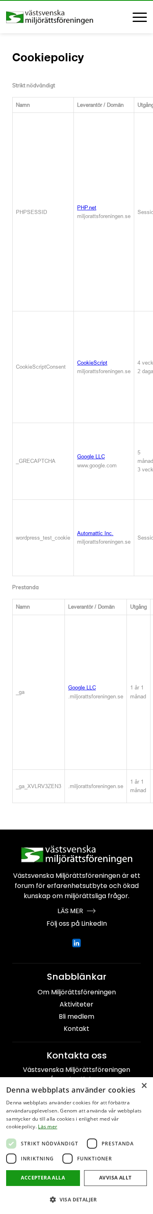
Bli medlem (76, 1016)
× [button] (144, 1086)
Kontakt (76, 1028)
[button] (76, 1200)
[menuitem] (135, 17)
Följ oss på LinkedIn (77, 923)
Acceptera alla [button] (43, 1177)
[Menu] (135, 17)
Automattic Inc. (95, 533)
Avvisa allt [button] (115, 1177)
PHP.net (86, 208)
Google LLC (91, 457)
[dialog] (76, 1145)
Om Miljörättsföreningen (77, 992)
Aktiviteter (76, 1004)
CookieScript (92, 363)
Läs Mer (70, 911)
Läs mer (47, 1126)
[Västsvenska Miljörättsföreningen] (62, 17)
